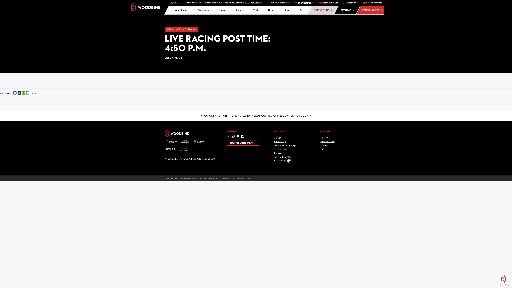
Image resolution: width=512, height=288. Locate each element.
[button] (287, 10)
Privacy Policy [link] (280, 149)
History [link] (324, 138)
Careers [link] (278, 138)
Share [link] (33, 93)
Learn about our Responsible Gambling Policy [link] (255, 116)
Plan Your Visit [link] (328, 142)
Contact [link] (325, 145)
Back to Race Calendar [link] (181, 29)
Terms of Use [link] (280, 153)
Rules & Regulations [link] (283, 157)
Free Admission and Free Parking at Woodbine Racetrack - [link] (216, 3)
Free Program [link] (352, 3)
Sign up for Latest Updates (242, 143)
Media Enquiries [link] (330, 3)
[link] (145, 7)
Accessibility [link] (280, 161)
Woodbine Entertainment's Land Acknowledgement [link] (190, 159)
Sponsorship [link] (280, 142)
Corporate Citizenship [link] (285, 145)
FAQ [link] (323, 149)
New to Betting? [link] (374, 3)
